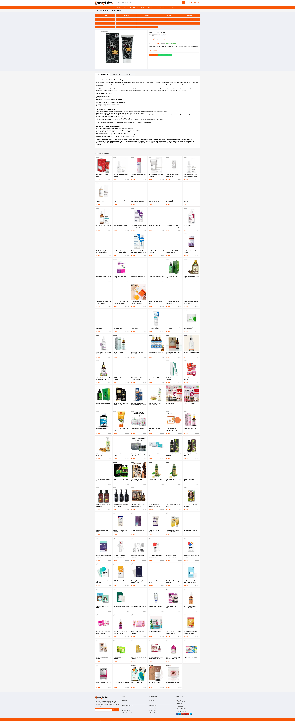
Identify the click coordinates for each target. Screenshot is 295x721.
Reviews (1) (129, 74)
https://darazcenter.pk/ (181, 708)
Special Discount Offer (128, 712)
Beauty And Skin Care (161, 35)
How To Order (153, 710)
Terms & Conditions (141, 7)
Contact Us (132, 7)
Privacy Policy (151, 7)
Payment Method (153, 705)
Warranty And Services (128, 705)
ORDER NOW (154, 55)
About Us (126, 7)
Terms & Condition (120, 720)
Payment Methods (135, 720)
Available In (116, 74)
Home (114, 7)
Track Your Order (126, 710)
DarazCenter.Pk (111, 720)
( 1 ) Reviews (157, 38)
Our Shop (119, 7)
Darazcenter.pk (178, 84)
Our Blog (180, 7)
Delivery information (161, 7)
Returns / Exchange (172, 7)
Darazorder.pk (148, 122)
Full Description (103, 74)
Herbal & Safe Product (153, 34)
